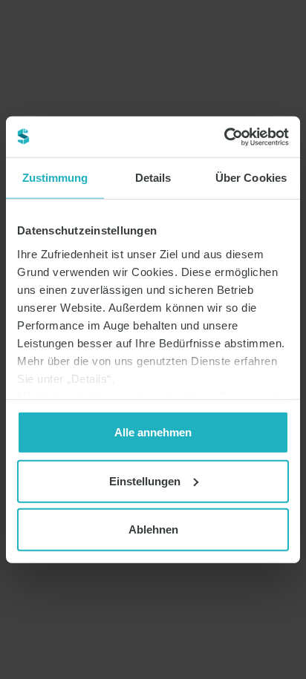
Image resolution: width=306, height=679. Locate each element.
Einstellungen (144, 480)
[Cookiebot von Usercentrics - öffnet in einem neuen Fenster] (224, 136)
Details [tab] (153, 177)
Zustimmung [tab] (55, 177)
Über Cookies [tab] (251, 177)
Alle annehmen (153, 432)
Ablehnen (153, 529)
